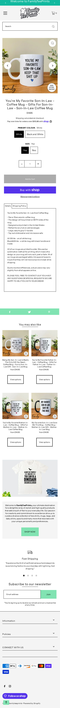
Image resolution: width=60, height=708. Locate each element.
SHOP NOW (29, 532)
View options (15, 379)
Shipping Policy (19, 206)
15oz (34, 150)
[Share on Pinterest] (49, 311)
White (19, 134)
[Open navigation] (5, 13)
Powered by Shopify (31, 703)
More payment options (30, 196)
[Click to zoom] (52, 43)
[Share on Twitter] (29, 311)
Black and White (35, 134)
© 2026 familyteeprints (12, 703)
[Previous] (5, 2)
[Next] (54, 2)
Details (8, 206)
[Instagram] (10, 686)
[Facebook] (4, 686)
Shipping (20, 118)
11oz (25, 150)
